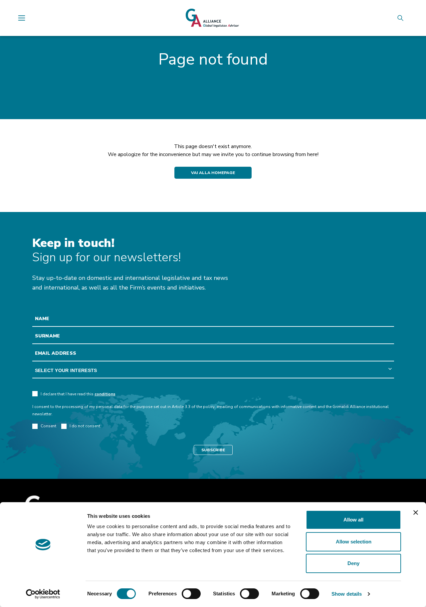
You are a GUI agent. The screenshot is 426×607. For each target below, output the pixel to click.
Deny (353, 563)
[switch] (191, 593)
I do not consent (85, 426)
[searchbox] (213, 371)
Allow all (353, 519)
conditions (105, 394)
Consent (48, 426)
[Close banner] (415, 512)
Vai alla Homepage (213, 172)
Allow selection (353, 541)
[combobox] (213, 370)
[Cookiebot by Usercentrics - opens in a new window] (43, 594)
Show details (346, 594)
